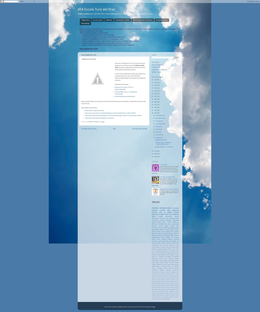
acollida (160, 216)
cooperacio (173, 277)
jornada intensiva (169, 262)
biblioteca (172, 254)
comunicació (167, 277)
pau (169, 264)
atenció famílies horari (169, 274)
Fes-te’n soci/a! (97, 20)
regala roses (175, 243)
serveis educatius (157, 268)
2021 (155, 85)
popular (157, 293)
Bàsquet (172, 245)
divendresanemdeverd (157, 281)
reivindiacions (155, 245)
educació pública (174, 258)
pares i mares (166, 222)
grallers (159, 222)
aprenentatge (162, 254)
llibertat (159, 264)
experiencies (154, 285)
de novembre (160, 118)
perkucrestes (161, 291)
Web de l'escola (156, 72)
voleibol (168, 270)
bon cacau (159, 275)
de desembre (160, 115)
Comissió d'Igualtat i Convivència (142, 20)
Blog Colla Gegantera (158, 65)
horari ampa (155, 262)
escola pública (164, 226)
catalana (172, 275)
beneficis (154, 249)
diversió (161, 258)
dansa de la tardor (156, 279)
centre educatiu (161, 239)
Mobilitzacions (163, 224)
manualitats (163, 289)
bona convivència (166, 275)
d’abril (158, 132)
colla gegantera (173, 210)
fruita (153, 287)
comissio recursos (160, 277)
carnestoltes (175, 224)
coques (154, 222)
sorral (165, 253)
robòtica (168, 295)
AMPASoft (109, 20)
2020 (155, 88)
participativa (160, 253)
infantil (161, 262)
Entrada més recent (88, 129)
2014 (155, 104)
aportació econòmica (161, 247)
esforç (159, 283)
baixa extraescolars (174, 247)
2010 (155, 151)
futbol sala (168, 214)
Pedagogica (173, 272)
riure (164, 295)
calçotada (168, 220)
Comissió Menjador (162, 20)
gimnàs (156, 287)
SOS (161, 218)
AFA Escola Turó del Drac (96, 9)
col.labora (172, 218)
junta (167, 251)
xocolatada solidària (158, 220)
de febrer (158, 135)
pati (166, 264)
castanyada (175, 220)
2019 (155, 91)
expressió (160, 285)
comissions (155, 228)
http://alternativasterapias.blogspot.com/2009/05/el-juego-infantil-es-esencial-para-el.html (113, 115)
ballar (167, 254)
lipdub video (157, 289)
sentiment (172, 295)
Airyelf (136, 307)
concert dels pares (163, 241)
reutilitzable (159, 295)
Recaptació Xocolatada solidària (169, 189)
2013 (155, 107)
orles (155, 253)
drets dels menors (166, 281)
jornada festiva (168, 230)
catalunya (176, 275)
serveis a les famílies (173, 266)
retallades (154, 295)
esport (169, 260)
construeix (160, 249)
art (167, 247)
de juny (158, 126)
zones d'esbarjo (166, 299)
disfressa (165, 249)
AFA (178, 226)
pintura (172, 264)
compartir (169, 239)
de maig (158, 129)
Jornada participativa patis (167, 177)
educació (154, 226)
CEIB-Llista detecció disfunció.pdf (125, 96)
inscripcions (166, 235)
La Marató (168, 212)
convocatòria (175, 256)
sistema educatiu (168, 268)
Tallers (154, 216)
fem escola (164, 285)
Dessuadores (155, 218)
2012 (155, 110)
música (173, 226)
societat (177, 268)
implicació (163, 287)
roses (163, 231)
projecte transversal (169, 293)
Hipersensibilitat (155, 272)
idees (159, 287)
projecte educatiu (166, 243)
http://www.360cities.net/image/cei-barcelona (99, 118)
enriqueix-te (154, 283)
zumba (174, 222)
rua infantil (163, 266)
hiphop (164, 251)
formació (176, 260)
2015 (155, 102)
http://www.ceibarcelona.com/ (94, 110)
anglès (162, 214)
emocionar (176, 281)
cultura (177, 277)
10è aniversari (164, 245)
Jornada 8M (163, 164)
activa (156, 274)
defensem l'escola (174, 279)
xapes (168, 253)
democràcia (155, 258)
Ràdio (153, 254)
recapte (158, 266)
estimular (176, 283)
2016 (155, 99)
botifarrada (168, 216)
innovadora (172, 287)
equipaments (155, 260)
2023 (155, 79)
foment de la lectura (174, 285)
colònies (153, 277)
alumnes (154, 233)
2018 (155, 93)
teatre (177, 218)
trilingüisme (155, 299)
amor (156, 254)
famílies (161, 230)
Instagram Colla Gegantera (159, 69)
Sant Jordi (165, 218)
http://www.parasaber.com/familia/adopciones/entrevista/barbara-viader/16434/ (110, 113)
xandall (167, 231)
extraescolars (166, 208)
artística (161, 274)
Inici (114, 129)
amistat (159, 233)
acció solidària (174, 231)
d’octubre (158, 121)
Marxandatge (85, 23)
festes (168, 285)
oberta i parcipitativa (171, 289)
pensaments (154, 291)
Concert (176, 216)
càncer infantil (163, 228)
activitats (176, 208)
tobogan (162, 270)
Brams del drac (175, 253)
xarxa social (160, 299)
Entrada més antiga (139, 129)
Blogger (153, 307)
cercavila (162, 210)
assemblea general (167, 233)
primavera (162, 293)
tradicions (166, 297)
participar (158, 243)
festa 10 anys (172, 249)
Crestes (155, 208)
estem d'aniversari (165, 283)
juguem (177, 287)
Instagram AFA (156, 67)
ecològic (172, 281)
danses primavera (165, 279)
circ (157, 256)
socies (162, 297)
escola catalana (163, 260)
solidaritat (175, 214)
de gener (158, 137)
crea (170, 241)
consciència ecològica (165, 256)
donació (160, 235)
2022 (155, 82)
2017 (155, 96)
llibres (172, 235)
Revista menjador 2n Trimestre (164, 147)
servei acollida (165, 237)
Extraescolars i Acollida (122, 20)
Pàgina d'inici (85, 20)
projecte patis (157, 212)
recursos (177, 293)
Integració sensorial (161, 140)
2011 (155, 113)
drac (166, 258)
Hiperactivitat (176, 270)
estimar (172, 283)
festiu (172, 260)
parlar (177, 289)
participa (154, 210)
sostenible (154, 270)
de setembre (159, 123)
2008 (155, 156)
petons (166, 291)
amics (169, 224)
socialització (157, 297)
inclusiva (168, 287)
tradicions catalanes (174, 297)
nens (163, 264)
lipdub (153, 289)
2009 (155, 154)
